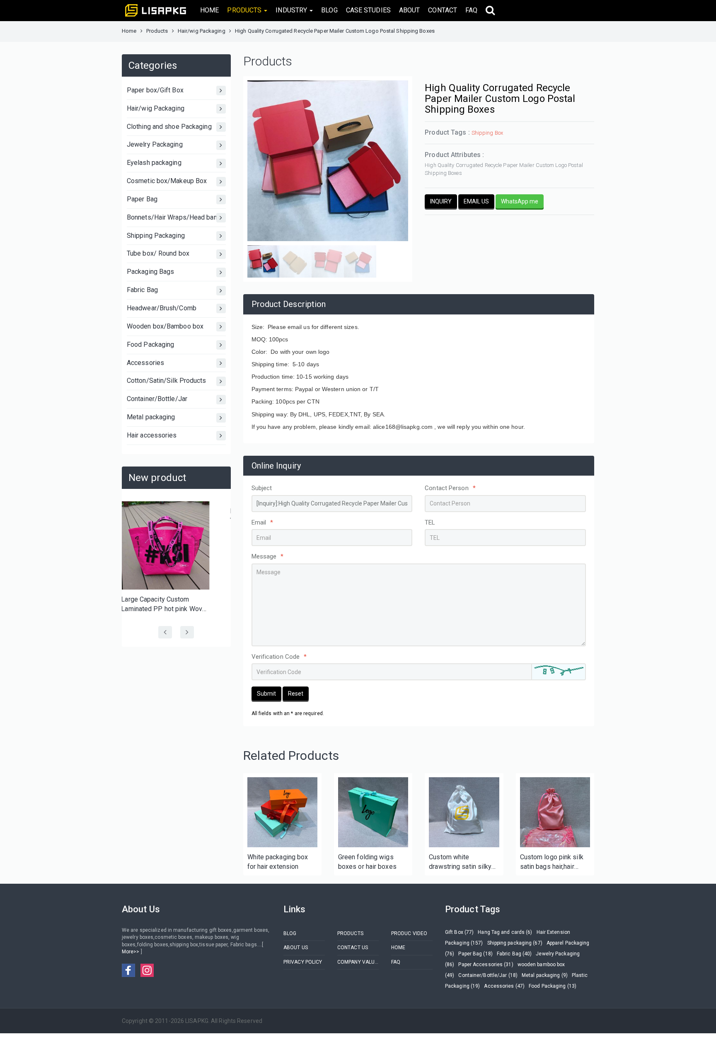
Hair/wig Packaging (201, 31)
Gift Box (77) (459, 932)
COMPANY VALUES (358, 962)
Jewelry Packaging (155, 144)
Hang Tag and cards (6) (505, 932)
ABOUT (409, 10)
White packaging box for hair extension (277, 861)
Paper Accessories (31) (485, 964)
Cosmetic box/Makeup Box (167, 181)
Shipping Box (487, 133)
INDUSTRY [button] (292, 10)
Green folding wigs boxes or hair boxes (367, 861)
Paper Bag (142, 199)
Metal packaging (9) (545, 975)
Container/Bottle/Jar (157, 399)
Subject (262, 488)
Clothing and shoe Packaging (169, 127)
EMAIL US (476, 201)
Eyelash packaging (154, 163)
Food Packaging (150, 344)
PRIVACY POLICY (302, 962)
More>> (131, 952)
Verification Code (279, 656)
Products (157, 31)
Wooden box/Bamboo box (165, 326)
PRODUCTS (350, 933)
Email (262, 522)
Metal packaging (151, 417)
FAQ (471, 10)
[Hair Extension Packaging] (282, 812)
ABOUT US (295, 947)
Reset (295, 693)
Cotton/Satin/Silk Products (166, 380)
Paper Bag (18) (475, 954)
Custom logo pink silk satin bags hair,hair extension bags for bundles (551, 862)
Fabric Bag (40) (514, 954)
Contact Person (450, 488)
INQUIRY (441, 201)
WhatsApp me (519, 201)
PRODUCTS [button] (245, 10)
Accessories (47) (504, 986)
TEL (430, 522)
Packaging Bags (150, 272)
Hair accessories (152, 435)
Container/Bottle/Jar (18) (488, 975)
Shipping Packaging (156, 235)
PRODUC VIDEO (409, 933)
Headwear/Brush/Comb (161, 308)
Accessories (145, 363)
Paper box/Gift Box (155, 90)
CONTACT (442, 10)
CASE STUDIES (368, 10)
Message (268, 556)
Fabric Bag (142, 290)
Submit (266, 693)
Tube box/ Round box (158, 253)
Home (129, 31)
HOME (209, 10)
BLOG (329, 10)
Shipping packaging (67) (514, 943)
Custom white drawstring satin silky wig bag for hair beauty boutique (462, 862)
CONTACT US (352, 947)
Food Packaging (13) (552, 986)
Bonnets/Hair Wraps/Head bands (176, 217)
